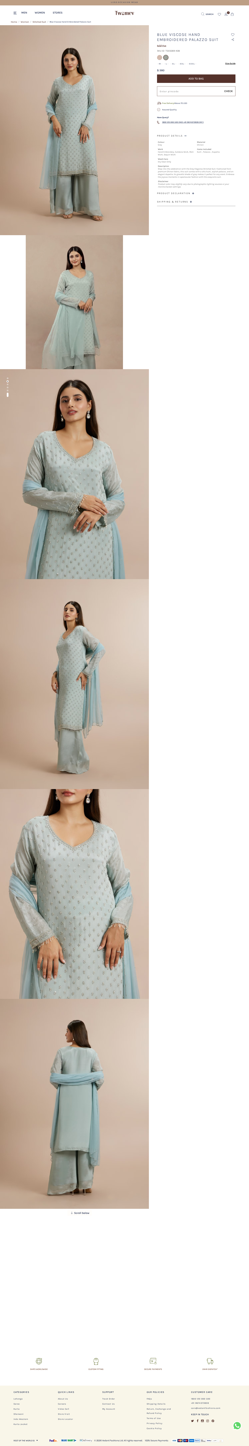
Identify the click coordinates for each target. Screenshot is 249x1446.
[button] (26, 12)
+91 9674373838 (200, 1403)
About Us (63, 1399)
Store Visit (64, 1414)
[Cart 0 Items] (232, 15)
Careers (62, 1404)
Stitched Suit (39, 21)
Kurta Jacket (21, 1424)
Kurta (17, 1409)
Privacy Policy (154, 1423)
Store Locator (65, 1419)
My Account (108, 1409)
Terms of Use (154, 1418)
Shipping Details (156, 1404)
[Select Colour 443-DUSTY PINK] (160, 59)
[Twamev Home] (124, 13)
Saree (17, 1404)
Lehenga (18, 1399)
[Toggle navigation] (16, 13)
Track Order (108, 1399)
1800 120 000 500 (200, 1399)
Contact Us (108, 1404)
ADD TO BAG (196, 78)
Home (14, 21)
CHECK (228, 91)
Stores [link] (58, 12)
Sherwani (19, 1414)
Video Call (63, 1409)
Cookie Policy (154, 1428)
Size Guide (230, 63)
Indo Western (21, 1419)
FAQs (149, 1399)
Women (25, 21)
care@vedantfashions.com (206, 1408)
